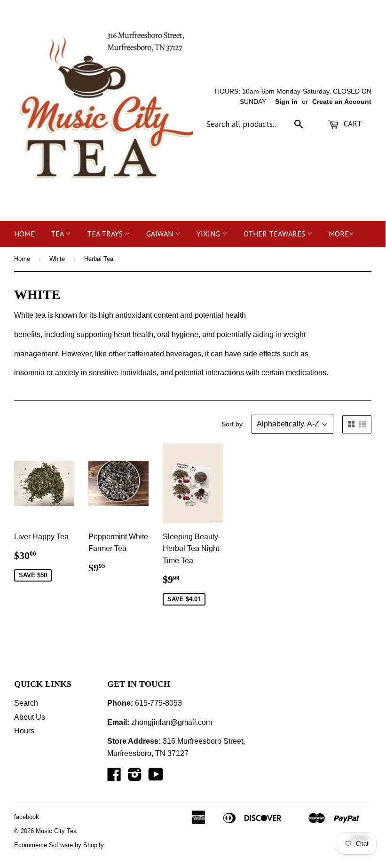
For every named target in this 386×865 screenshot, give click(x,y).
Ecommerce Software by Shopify (59, 845)
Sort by (232, 424)
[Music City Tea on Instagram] (135, 777)
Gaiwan (160, 233)
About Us (29, 717)
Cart (351, 123)
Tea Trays (106, 233)
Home (24, 233)
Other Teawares (275, 233)
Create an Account (341, 101)
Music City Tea (56, 830)
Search (26, 703)
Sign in (286, 101)
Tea (58, 233)
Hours (24, 731)
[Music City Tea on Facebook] (114, 777)
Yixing (209, 233)
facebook (26, 816)
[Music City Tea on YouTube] (156, 777)
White (57, 258)
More (339, 233)
